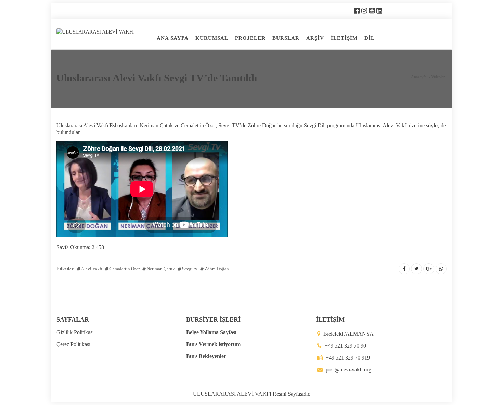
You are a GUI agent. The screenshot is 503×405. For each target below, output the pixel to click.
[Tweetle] (416, 268)
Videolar (438, 77)
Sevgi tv (189, 268)
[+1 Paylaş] (428, 268)
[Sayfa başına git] (490, 396)
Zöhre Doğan (217, 268)
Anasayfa (418, 77)
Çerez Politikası (73, 344)
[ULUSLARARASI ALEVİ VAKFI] (95, 31)
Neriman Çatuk (161, 268)
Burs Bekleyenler (206, 356)
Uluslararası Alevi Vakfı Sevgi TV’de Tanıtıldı (156, 77)
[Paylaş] (404, 268)
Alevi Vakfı (91, 268)
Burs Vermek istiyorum (213, 344)
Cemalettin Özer (124, 268)
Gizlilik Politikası (75, 332)
